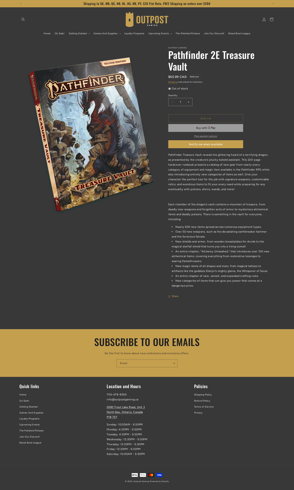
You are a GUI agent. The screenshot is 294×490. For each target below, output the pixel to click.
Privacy (198, 412)
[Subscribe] (173, 363)
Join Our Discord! (29, 436)
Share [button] (175, 296)
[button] (23, 19)
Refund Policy (202, 400)
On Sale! (24, 400)
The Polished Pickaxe (31, 430)
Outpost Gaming (141, 481)
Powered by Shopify (159, 481)
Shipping (172, 82)
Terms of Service (204, 406)
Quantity (172, 95)
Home (22, 394)
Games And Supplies (31, 412)
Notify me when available (206, 144)
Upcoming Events (29, 424)
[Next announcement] (273, 3)
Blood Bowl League (30, 442)
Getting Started (28, 406)
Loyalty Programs (29, 418)
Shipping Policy (203, 394)
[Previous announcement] (20, 3)
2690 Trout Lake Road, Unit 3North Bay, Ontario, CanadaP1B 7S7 (126, 412)
